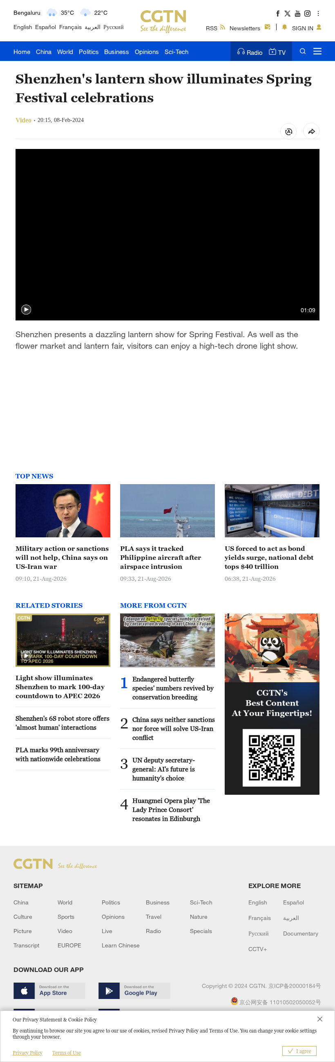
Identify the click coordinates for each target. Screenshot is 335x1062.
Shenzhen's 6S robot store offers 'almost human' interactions (62, 723)
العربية (92, 26)
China (43, 51)
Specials (201, 930)
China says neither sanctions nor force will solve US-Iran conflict (173, 728)
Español (45, 26)
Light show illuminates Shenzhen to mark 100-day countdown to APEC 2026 (60, 686)
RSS (211, 28)
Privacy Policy (27, 1053)
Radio (255, 52)
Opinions (147, 51)
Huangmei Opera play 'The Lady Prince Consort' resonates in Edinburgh (171, 809)
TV (282, 52)
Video (65, 930)
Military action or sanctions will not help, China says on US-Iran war (62, 557)
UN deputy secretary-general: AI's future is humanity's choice (163, 769)
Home (21, 51)
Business (116, 51)
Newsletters (245, 28)
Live (107, 930)
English (22, 26)
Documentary (300, 933)
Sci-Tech (176, 51)
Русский (113, 26)
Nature (199, 916)
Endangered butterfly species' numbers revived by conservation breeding (173, 688)
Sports (66, 916)
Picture (22, 930)
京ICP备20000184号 (294, 985)
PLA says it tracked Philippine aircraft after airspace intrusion (160, 557)
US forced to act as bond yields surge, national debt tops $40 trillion (269, 557)
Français (70, 26)
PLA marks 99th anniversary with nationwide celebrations (58, 754)
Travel (153, 916)
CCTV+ (257, 948)
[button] (26, 310)
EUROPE (69, 945)
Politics (89, 51)
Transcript (26, 945)
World (65, 51)
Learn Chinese (121, 945)
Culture (22, 916)
